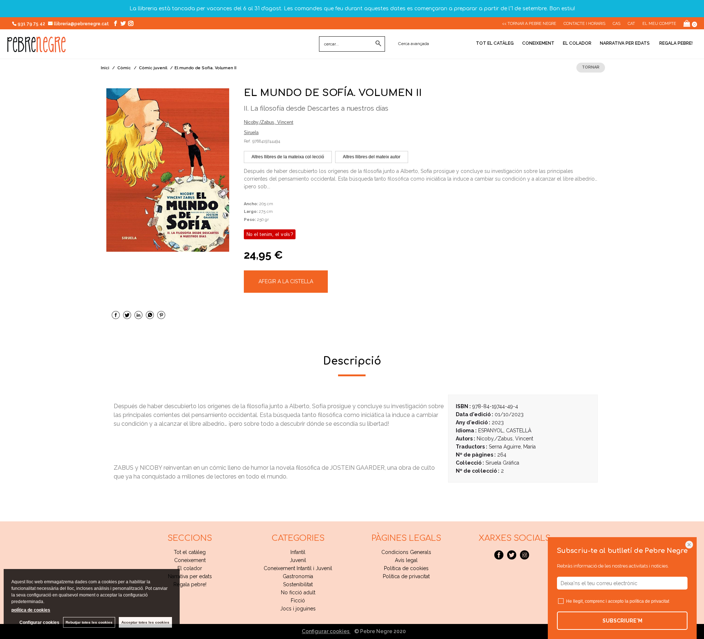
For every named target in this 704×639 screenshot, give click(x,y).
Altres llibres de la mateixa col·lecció (288, 156)
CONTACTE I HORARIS (584, 23)
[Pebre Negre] (36, 48)
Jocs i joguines (298, 609)
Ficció (298, 600)
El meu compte (659, 23)
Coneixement (538, 43)
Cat (631, 23)
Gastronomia (298, 576)
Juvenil (298, 560)
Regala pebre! (675, 43)
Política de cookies (406, 568)
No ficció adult (298, 592)
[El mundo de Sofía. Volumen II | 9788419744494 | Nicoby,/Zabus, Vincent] (167, 170)
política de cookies (30, 610)
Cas (616, 23)
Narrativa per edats (625, 43)
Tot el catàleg (495, 43)
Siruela (251, 132)
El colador (577, 43)
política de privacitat (649, 601)
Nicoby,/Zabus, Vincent (268, 122)
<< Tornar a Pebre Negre (529, 23)
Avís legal (406, 560)
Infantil (297, 552)
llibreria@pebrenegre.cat (82, 23)
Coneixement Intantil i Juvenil (298, 568)
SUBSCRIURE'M (622, 621)
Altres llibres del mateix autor (371, 156)
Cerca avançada (413, 43)
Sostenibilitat (298, 584)
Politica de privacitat (406, 576)
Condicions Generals (406, 552)
